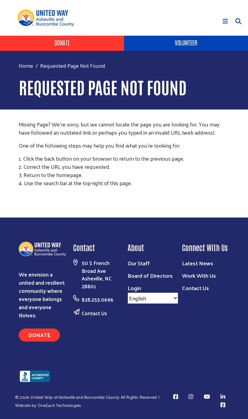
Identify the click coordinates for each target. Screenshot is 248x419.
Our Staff (139, 263)
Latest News (197, 263)
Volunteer (186, 42)
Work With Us (199, 275)
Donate (62, 42)
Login (134, 288)
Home (26, 65)
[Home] (48, 18)
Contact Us (94, 313)
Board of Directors (150, 275)
